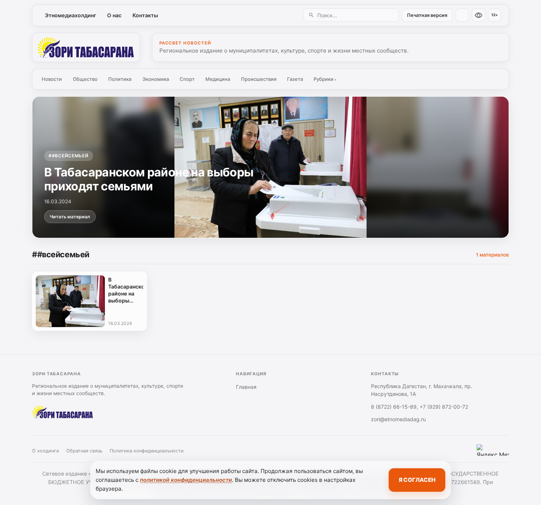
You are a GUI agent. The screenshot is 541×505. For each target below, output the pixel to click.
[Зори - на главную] (86, 47)
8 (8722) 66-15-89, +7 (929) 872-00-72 (419, 407)
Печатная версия (427, 15)
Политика (119, 79)
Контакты (145, 15)
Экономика (155, 79)
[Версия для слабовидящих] (478, 15)
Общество (85, 79)
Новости (52, 79)
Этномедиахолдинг (70, 15)
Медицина (217, 79)
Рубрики (325, 79)
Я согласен (417, 479)
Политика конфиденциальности (147, 451)
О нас (114, 15)
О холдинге (45, 451)
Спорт (187, 79)
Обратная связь (84, 451)
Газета (295, 79)
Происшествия (258, 79)
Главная (246, 387)
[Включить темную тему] (462, 15)
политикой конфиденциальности (186, 479)
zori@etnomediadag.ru (398, 419)
